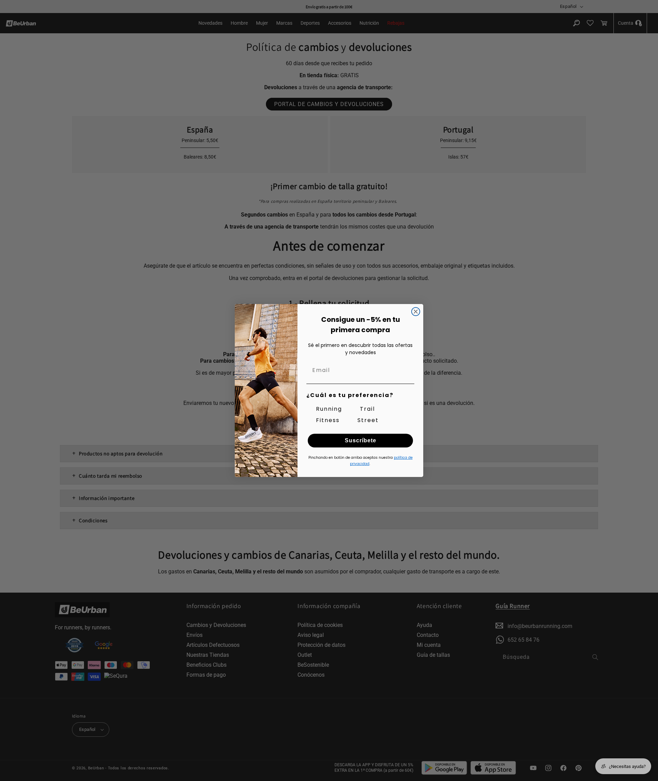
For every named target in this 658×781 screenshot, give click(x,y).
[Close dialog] (416, 311)
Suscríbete (360, 440)
